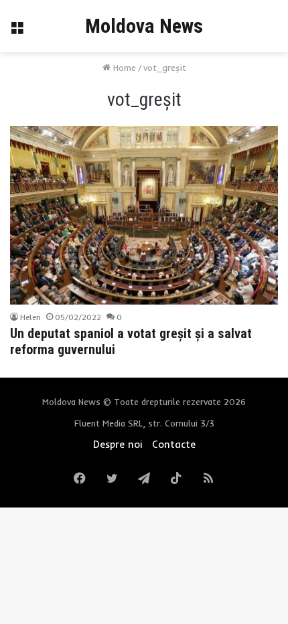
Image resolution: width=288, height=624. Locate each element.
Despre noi (117, 444)
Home (123, 67)
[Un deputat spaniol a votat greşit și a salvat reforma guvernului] (143, 215)
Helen (30, 317)
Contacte (174, 444)
